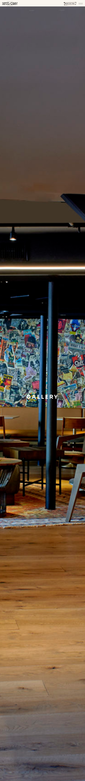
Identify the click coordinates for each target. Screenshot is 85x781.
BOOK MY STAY (70, 3)
